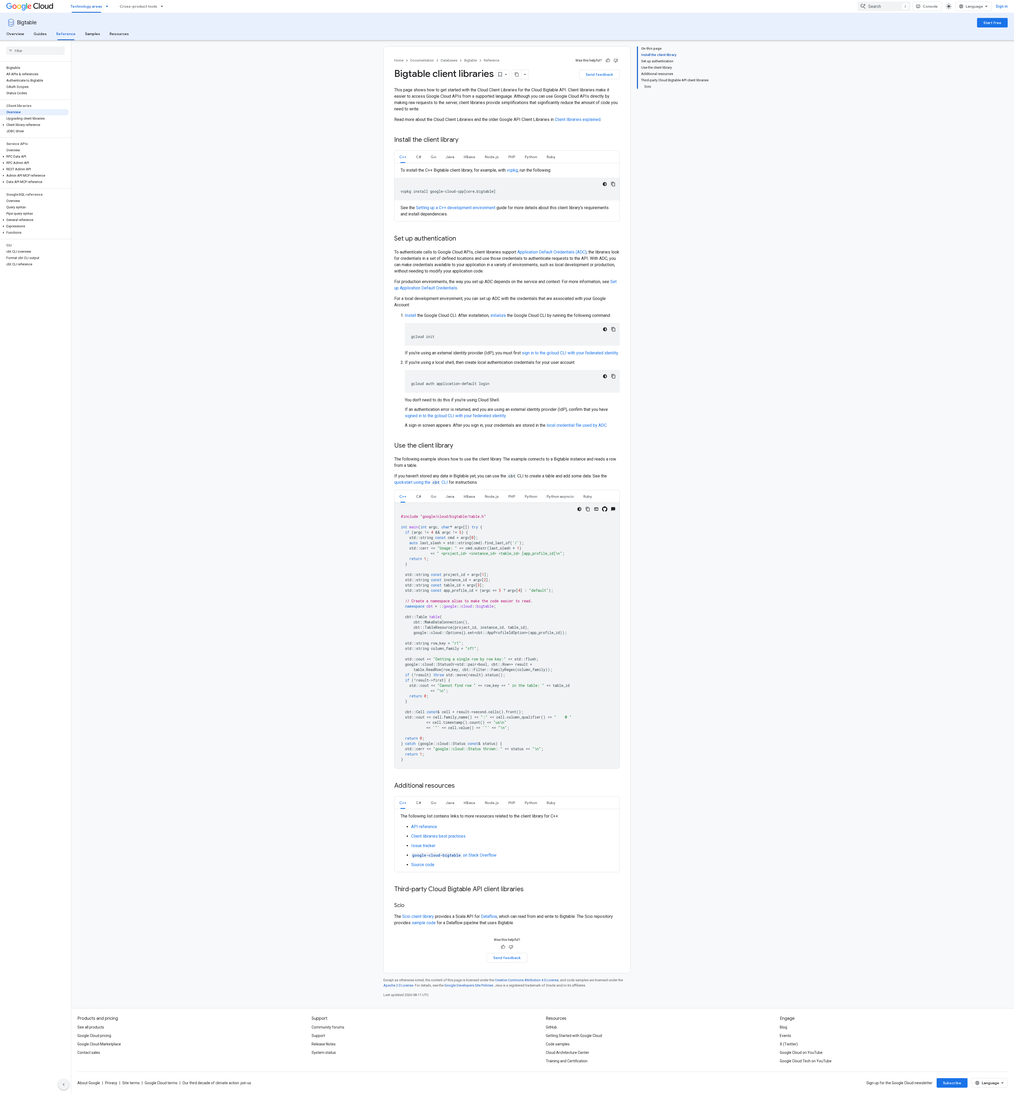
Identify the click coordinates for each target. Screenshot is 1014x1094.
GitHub (551, 1027)
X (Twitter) (789, 1044)
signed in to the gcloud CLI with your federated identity (455, 415)
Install (410, 315)
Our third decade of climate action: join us (216, 1083)
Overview (15, 33)
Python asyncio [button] (560, 496)
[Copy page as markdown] (517, 74)
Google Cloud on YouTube (801, 1052)
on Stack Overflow (454, 855)
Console (930, 6)
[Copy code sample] (613, 184)
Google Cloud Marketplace (99, 1044)
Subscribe (952, 1083)
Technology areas (86, 6)
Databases (449, 60)
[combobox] (884, 6)
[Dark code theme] (604, 184)
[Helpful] (608, 60)
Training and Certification (567, 1061)
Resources (119, 33)
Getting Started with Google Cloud (574, 1036)
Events (785, 1036)
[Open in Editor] (596, 509)
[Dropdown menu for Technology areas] (108, 6)
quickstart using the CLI (421, 482)
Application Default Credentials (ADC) (551, 252)
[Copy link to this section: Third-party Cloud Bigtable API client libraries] (529, 889)
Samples (92, 33)
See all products (90, 1027)
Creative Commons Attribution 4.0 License (526, 980)
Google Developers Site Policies (468, 985)
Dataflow (489, 916)
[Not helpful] (616, 60)
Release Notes (324, 1044)
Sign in (1002, 6)
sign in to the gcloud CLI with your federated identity (570, 352)
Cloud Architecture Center (567, 1052)
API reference (424, 826)
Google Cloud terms (161, 1083)
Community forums (328, 1027)
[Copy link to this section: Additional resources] (460, 786)
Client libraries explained (577, 119)
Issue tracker (423, 845)
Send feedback (599, 74)
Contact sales (88, 1052)
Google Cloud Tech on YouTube (806, 1061)
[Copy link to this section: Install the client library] (463, 140)
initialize (498, 315)
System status (324, 1052)
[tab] (403, 157)
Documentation (422, 60)
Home (398, 60)
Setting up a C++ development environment (455, 207)
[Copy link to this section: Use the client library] (458, 446)
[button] (34, 125)
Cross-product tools (138, 6)
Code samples (558, 1044)
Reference (66, 33)
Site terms (131, 1083)
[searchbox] (35, 50)
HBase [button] (469, 156)
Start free (992, 22)
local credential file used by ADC (577, 425)
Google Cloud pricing (94, 1036)
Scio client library (418, 916)
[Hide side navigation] (63, 1084)
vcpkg (512, 170)
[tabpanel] (507, 192)
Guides (40, 33)
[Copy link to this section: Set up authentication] (461, 239)
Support (318, 1036)
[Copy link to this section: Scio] (409, 906)
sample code (424, 922)
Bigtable (27, 22)
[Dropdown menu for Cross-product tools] (163, 6)
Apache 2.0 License (398, 985)
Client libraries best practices (438, 836)
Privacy (111, 1083)
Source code (422, 864)
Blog (783, 1027)
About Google (88, 1083)
